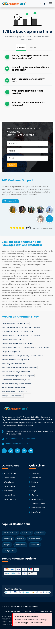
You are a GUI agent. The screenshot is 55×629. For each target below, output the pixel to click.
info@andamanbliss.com (17, 443)
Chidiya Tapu (9, 550)
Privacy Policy (29, 611)
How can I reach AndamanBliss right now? (28, 104)
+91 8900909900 (13, 438)
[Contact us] (39, 3)
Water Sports (9, 482)
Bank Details (37, 512)
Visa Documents (38, 508)
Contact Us (36, 478)
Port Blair (39, 533)
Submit (12, 165)
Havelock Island (10, 533)
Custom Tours (10, 499)
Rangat (7, 545)
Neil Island (26, 533)
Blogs (34, 490)
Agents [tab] (33, 47)
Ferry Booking (9, 495)
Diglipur (20, 539)
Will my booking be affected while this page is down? (29, 57)
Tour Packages (10, 473)
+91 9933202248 (28, 438)
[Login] (44, 3)
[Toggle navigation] (50, 3)
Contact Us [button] (12, 201)
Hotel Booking (9, 478)
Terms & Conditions (13, 611)
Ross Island (20, 545)
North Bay (35, 545)
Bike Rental (8, 490)
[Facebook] (4, 450)
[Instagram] (10, 450)
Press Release (37, 499)
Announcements (38, 503)
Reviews (35, 482)
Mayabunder (34, 539)
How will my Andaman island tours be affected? (30, 68)
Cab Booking (9, 486)
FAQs (34, 486)
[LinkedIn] (24, 450)
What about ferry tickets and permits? (27, 92)
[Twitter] (17, 450)
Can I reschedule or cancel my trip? (28, 80)
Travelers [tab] (21, 47)
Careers (35, 495)
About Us (35, 473)
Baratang (8, 539)
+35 (49, 219)
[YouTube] (30, 450)
